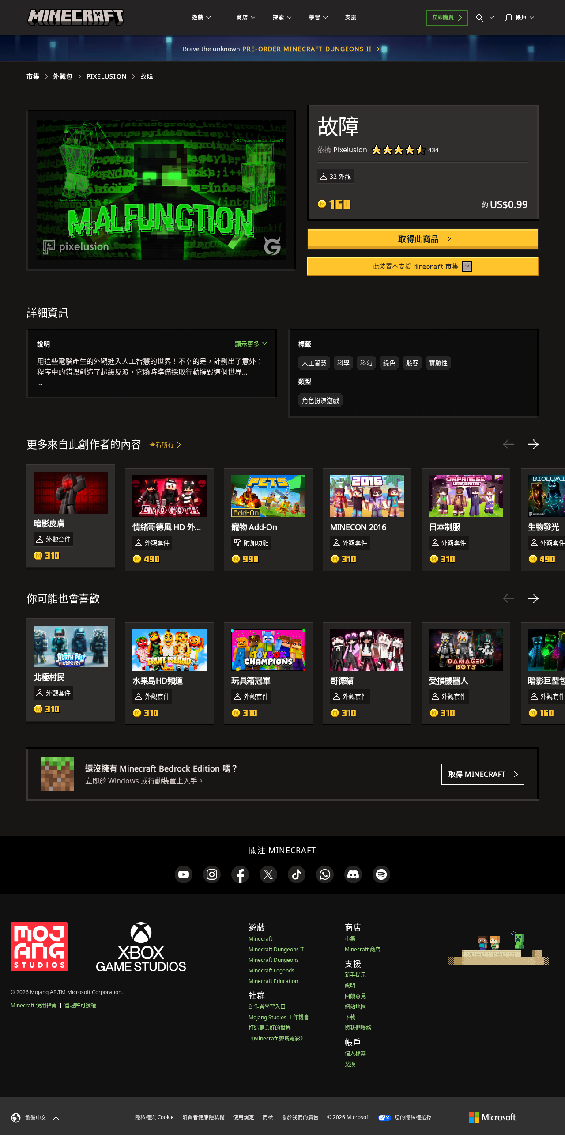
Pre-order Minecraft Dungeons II (307, 49)
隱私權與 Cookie (154, 1117)
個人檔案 (355, 1053)
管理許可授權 (80, 1005)
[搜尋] (486, 17)
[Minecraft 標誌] (75, 17)
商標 (268, 1117)
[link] (183, 874)
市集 (33, 76)
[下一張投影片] (533, 444)
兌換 (350, 1064)
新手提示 (355, 975)
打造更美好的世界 (270, 1028)
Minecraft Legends (271, 970)
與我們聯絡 (358, 1028)
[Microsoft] (492, 1117)
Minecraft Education (273, 981)
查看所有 (161, 444)
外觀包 (63, 76)
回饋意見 (355, 996)
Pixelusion (107, 76)
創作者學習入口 (267, 1006)
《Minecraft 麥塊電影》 (277, 1038)
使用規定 (243, 1117)
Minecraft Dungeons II (276, 949)
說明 (350, 985)
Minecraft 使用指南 (34, 1005)
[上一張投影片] (508, 444)
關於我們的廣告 (300, 1117)
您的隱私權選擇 (412, 1117)
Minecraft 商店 (362, 949)
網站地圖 (355, 1006)
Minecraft (260, 938)
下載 (350, 1017)
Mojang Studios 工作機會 (279, 1017)
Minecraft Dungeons (274, 960)
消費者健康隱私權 (203, 1117)
